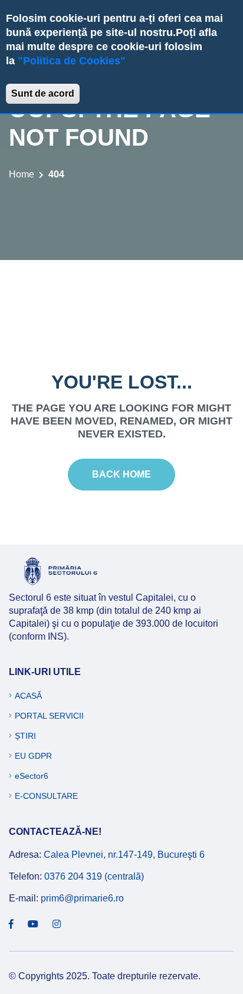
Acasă (28, 695)
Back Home (121, 474)
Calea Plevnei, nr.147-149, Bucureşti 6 (124, 855)
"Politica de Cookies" (72, 61)
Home (21, 174)
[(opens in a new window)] (11, 924)
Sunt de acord (42, 93)
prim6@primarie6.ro (82, 898)
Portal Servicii (49, 715)
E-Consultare (46, 796)
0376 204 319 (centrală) (94, 876)
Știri (25, 735)
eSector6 (31, 776)
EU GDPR (33, 756)
